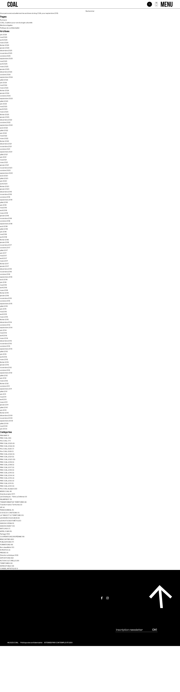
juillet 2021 (4, 154)
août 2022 (4, 128)
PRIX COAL (4, 438)
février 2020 (4, 186)
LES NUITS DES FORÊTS (9, 521)
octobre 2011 (5, 386)
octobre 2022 (5, 122)
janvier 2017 (4, 266)
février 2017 (4, 264)
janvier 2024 (4, 93)
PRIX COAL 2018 (6, 465)
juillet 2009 (4, 423)
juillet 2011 (3, 391)
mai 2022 (3, 136)
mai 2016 (3, 285)
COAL (39, 13)
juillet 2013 (4, 351)
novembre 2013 (6, 343)
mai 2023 (3, 106)
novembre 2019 (6, 194)
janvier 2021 (4, 165)
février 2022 (4, 141)
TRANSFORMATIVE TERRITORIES (12, 502)
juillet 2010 (4, 407)
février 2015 (4, 319)
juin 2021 (3, 157)
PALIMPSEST (4, 499)
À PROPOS (4, 550)
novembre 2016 (6, 272)
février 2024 (4, 90)
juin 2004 (3, 429)
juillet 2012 (4, 375)
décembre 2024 (6, 72)
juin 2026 (3, 34)
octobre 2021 (5, 149)
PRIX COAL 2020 (6, 459)
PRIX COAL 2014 (6, 475)
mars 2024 (4, 88)
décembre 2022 (6, 120)
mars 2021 (4, 162)
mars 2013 (4, 359)
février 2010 (4, 413)
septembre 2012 (6, 373)
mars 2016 (4, 290)
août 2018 (4, 226)
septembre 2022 (6, 125)
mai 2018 (3, 234)
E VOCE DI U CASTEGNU (9, 513)
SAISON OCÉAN (6, 523)
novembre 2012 (6, 367)
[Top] (160, 596)
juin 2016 (3, 282)
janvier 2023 (4, 117)
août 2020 (4, 176)
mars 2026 (4, 42)
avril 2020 (4, 184)
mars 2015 (4, 317)
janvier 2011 (4, 405)
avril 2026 (3, 40)
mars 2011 (3, 402)
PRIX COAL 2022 (6, 454)
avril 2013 (3, 357)
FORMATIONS (5, 544)
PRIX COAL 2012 (6, 481)
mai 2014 (3, 333)
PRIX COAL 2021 (6, 457)
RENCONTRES (5, 539)
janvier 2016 (4, 295)
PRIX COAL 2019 (6, 462)
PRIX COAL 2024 (6, 446)
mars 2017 (4, 261)
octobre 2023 (5, 96)
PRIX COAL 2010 (6, 486)
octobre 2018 (5, 221)
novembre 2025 (6, 53)
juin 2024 (3, 82)
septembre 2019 (6, 200)
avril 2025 (3, 64)
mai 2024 (3, 85)
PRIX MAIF (3, 435)
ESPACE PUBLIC (6, 566)
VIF (1, 507)
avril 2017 (3, 258)
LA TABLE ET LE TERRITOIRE (10, 515)
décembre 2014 (6, 322)
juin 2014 (3, 330)
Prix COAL (3, 441)
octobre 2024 (5, 74)
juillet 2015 (4, 306)
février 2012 (4, 383)
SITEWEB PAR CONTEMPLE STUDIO (58, 643)
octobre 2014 (5, 325)
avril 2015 (3, 314)
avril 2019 (3, 210)
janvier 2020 (4, 189)
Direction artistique (7, 555)
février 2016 (4, 293)
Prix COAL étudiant (7, 489)
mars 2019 (4, 213)
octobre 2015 (5, 301)
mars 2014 (4, 338)
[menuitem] (156, 3)
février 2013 (4, 362)
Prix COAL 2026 (6, 451)
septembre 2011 (6, 389)
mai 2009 (3, 426)
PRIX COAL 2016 (6, 470)
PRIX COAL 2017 (6, 467)
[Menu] (166, 4)
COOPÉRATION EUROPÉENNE (11, 536)
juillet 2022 (4, 130)
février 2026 (4, 45)
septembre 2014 (6, 327)
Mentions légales (6, 25)
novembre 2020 (6, 168)
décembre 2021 (6, 144)
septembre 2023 (6, 98)
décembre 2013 (6, 341)
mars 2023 (4, 112)
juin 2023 (3, 104)
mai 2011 (3, 397)
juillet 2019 (4, 202)
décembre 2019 (6, 192)
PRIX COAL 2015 (6, 473)
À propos (3, 20)
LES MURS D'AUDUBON (8, 518)
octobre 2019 (5, 197)
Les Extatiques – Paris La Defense (12, 497)
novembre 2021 (6, 146)
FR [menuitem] (156, 3)
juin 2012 (3, 378)
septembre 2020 (6, 173)
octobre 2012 (5, 370)
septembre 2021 (6, 152)
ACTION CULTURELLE (8, 561)
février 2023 (4, 114)
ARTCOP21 (4, 528)
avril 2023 (3, 109)
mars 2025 (4, 66)
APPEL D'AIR (4, 531)
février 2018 (4, 240)
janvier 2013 (4, 365)
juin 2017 (3, 253)
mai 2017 (3, 256)
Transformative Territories (10, 505)
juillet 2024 (4, 80)
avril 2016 (3, 287)
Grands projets (5, 494)
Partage (3, 534)
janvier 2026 (4, 48)
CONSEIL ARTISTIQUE (8, 568)
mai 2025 (3, 61)
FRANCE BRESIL (5, 510)
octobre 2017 (5, 247)
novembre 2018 (6, 218)
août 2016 (4, 279)
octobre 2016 (5, 274)
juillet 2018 (4, 229)
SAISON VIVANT (6, 526)
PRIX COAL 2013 (6, 478)
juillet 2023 (4, 101)
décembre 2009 (6, 415)
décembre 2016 (6, 269)
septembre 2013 (6, 349)
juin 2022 (3, 133)
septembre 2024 (6, 77)
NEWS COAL (4, 491)
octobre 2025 (5, 56)
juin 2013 (3, 354)
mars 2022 (4, 138)
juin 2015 (3, 309)
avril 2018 (3, 237)
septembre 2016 (6, 277)
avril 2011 (3, 399)
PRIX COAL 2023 (6, 443)
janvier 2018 (4, 242)
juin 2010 (3, 410)
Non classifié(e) (5, 547)
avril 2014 (3, 335)
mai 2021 (3, 160)
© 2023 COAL (13, 643)
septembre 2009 (6, 421)
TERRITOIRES (5, 563)
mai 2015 (3, 311)
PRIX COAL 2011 (5, 483)
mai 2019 (3, 208)
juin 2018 (3, 232)
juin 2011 (3, 394)
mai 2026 (3, 37)
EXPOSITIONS (5, 558)
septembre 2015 (6, 303)
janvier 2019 (4, 216)
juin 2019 (3, 205)
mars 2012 (4, 381)
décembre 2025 (6, 50)
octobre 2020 (5, 170)
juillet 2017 (4, 250)
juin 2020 (3, 181)
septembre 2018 (6, 224)
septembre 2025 (6, 58)
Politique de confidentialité (9, 28)
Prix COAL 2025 (6, 449)
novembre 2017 (6, 245)
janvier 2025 (4, 69)
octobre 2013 (5, 346)
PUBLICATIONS (5, 542)
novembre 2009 (6, 418)
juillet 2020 (4, 178)
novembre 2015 (6, 298)
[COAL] (13, 4)
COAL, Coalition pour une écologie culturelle (16, 23)
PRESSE (3, 552)
